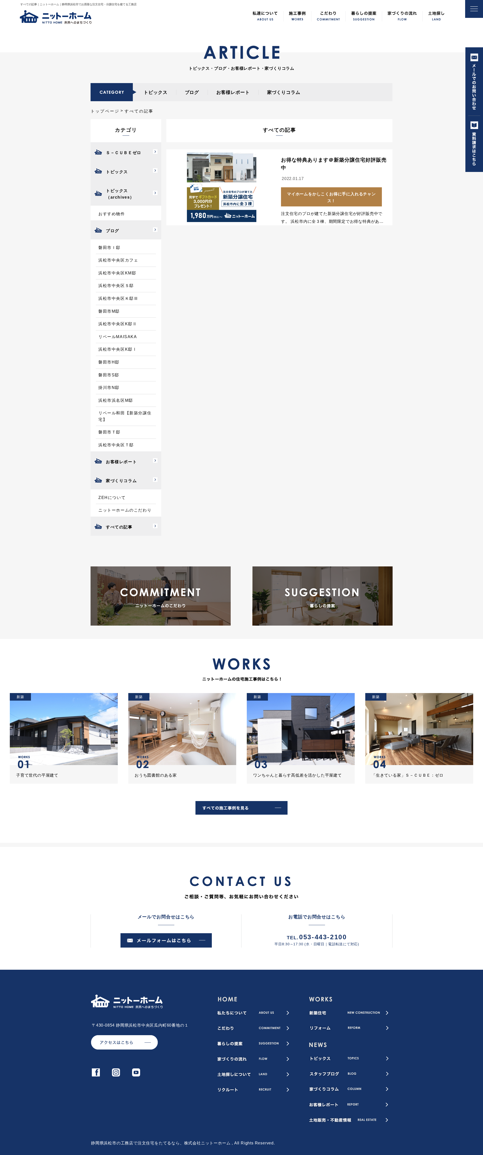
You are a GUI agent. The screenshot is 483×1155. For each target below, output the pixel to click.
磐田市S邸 (108, 375)
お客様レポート (233, 92)
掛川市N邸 (108, 387)
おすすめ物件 (111, 214)
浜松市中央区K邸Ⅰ (117, 349)
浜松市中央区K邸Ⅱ (117, 324)
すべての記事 (119, 527)
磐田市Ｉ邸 (109, 247)
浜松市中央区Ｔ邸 (116, 445)
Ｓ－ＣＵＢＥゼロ (123, 153)
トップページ (105, 111)
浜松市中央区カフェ (118, 260)
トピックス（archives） (120, 194)
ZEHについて (112, 497)
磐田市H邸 (108, 362)
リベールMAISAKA (117, 337)
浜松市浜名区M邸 (115, 400)
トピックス (156, 92)
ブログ (192, 92)
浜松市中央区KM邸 (117, 273)
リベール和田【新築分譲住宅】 (124, 416)
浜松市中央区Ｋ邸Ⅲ (118, 298)
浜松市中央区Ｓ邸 (116, 285)
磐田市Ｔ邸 (109, 432)
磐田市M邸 (109, 311)
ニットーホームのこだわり (124, 510)
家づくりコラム (283, 92)
